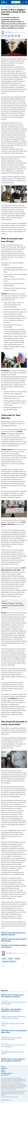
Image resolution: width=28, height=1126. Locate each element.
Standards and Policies (6, 1073)
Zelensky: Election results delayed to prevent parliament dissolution (13, 1060)
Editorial (3, 1071)
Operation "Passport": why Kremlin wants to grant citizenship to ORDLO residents (13, 605)
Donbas (17, 958)
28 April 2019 (15, 7)
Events (2, 1070)
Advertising (4, 1068)
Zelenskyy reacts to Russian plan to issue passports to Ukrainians (13, 934)
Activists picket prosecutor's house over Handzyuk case (13, 1045)
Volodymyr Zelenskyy (9, 961)
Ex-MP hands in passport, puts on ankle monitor (12, 1024)
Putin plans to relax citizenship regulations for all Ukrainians (14, 946)
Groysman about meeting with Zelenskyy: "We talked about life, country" (13, 1017)
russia (4, 958)
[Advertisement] (14, 977)
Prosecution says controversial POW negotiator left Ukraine (11, 1038)
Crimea (10, 958)
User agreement (5, 1075)
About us (3, 1066)
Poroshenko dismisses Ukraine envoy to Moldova (12, 1053)
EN (22, 2)
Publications (8, 7)
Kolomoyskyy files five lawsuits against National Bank (13, 1031)
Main (2, 7)
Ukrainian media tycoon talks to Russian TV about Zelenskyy (14, 940)
